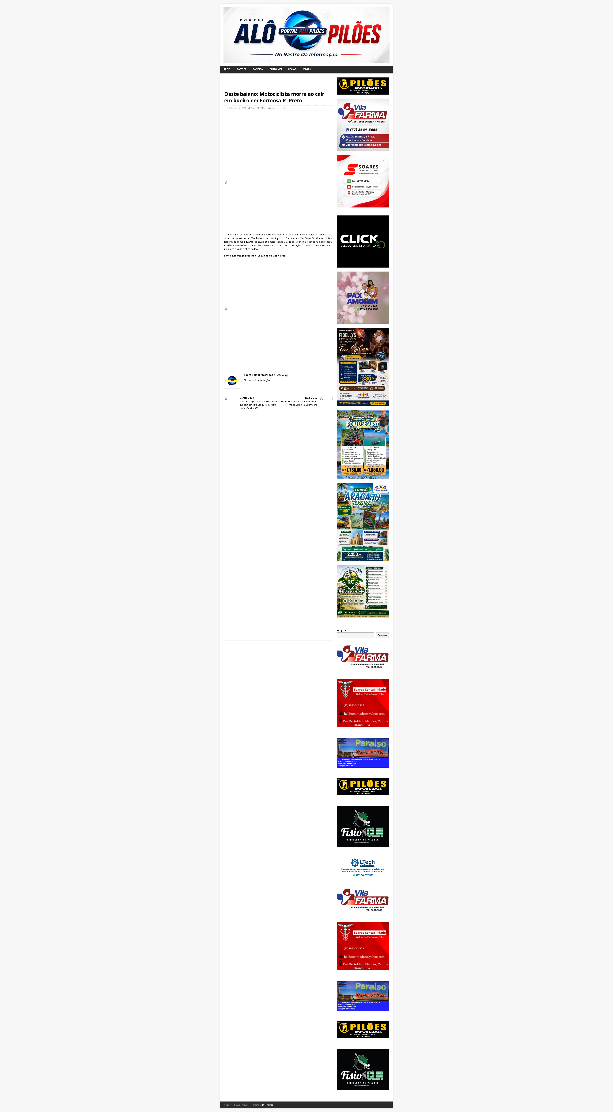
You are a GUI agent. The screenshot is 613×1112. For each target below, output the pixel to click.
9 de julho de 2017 (237, 108)
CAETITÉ (241, 69)
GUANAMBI (275, 69)
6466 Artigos (283, 374)
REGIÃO (292, 69)
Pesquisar (342, 630)
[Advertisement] (278, 84)
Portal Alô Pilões (258, 108)
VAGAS (307, 69)
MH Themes (267, 1105)
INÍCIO (226, 69)
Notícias (275, 108)
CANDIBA (258, 69)
